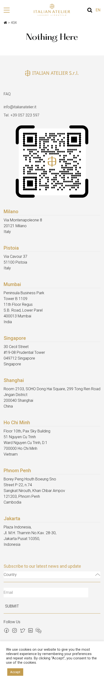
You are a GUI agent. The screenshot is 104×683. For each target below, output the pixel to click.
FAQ (7, 94)
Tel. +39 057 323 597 (21, 115)
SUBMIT (12, 606)
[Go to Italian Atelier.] (5, 22)
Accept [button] (15, 672)
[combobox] (52, 574)
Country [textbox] (10, 574)
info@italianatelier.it (20, 107)
